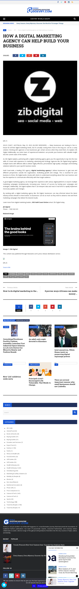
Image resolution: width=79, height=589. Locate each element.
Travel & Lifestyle (34, 364)
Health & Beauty (12, 465)
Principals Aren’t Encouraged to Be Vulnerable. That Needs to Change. (40, 381)
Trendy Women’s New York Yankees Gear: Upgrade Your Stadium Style (38, 545)
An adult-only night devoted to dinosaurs (38, 340)
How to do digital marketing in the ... (20, 291)
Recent (6, 539)
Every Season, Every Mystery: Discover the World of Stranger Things (40, 23)
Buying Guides (11, 437)
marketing (53, 274)
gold (33, 274)
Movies (9, 479)
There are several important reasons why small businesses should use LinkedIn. (65, 383)
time (15, 276)
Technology (10, 502)
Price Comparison (12, 491)
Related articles (9, 320)
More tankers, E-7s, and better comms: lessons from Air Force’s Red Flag (68, 571)
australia (12, 274)
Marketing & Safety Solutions (16, 474)
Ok (34, 586)
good (39, 274)
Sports (9, 499)
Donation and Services (14, 442)
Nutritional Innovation (13, 485)
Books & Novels (11, 434)
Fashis (9, 451)
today (21, 276)
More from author (22, 320)
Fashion (6, 327)
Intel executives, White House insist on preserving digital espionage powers (64, 353)
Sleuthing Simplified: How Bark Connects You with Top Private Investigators (67, 559)
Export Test (10, 445)
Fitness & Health (12, 454)
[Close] (77, 548)
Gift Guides (10, 459)
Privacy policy (42, 586)
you (26, 276)
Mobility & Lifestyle (12, 476)
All (4, 30)
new (60, 274)
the (11, 276)
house (45, 274)
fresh (27, 274)
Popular (14, 539)
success (71, 274)
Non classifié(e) (11, 482)
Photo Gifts (10, 488)
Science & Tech (33, 327)
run (65, 274)
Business (20, 274)
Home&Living (11, 471)
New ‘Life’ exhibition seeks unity (12, 378)
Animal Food (10, 431)
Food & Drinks (11, 456)
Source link (6, 267)
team (5, 276)
